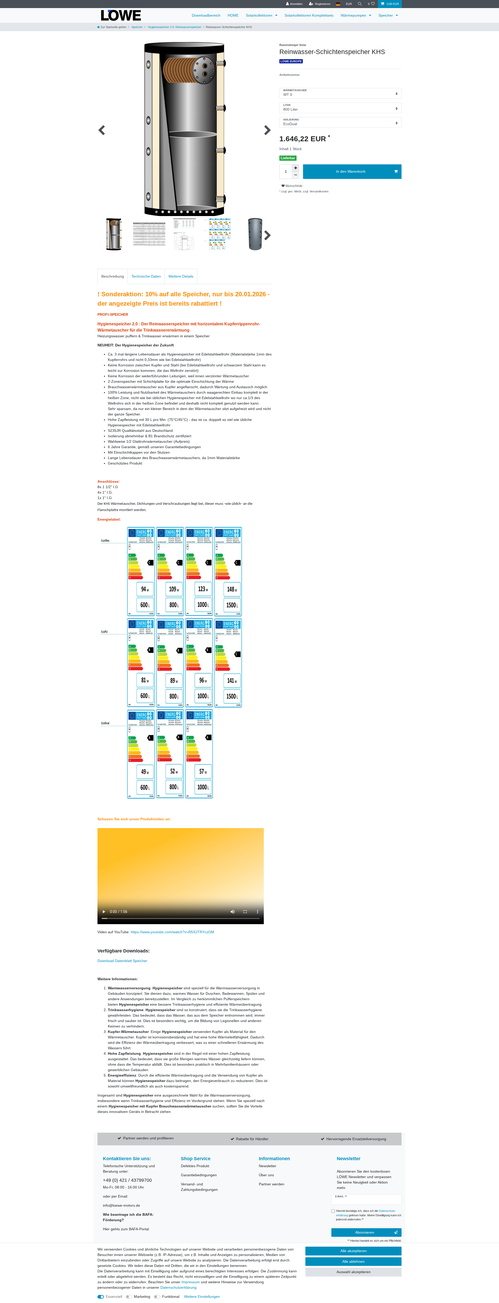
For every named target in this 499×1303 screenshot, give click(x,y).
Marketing (142, 1296)
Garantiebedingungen (199, 1175)
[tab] (112, 276)
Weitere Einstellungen (202, 1296)
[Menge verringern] (295, 175)
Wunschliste (294, 186)
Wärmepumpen (354, 15)
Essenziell (114, 1296)
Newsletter (267, 1166)
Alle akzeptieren (353, 1251)
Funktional (170, 1296)
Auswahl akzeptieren (354, 1272)
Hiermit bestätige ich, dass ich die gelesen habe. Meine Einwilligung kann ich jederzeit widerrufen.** (368, 1215)
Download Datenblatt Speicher (122, 961)
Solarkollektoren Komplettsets (309, 15)
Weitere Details (180, 276)
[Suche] (360, 4)
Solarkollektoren (259, 15)
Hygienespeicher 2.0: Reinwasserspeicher (174, 27)
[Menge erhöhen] (295, 168)
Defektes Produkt (195, 1166)
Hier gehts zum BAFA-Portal (126, 1229)
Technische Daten (146, 276)
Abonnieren (364, 1232)
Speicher (386, 15)
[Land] (338, 4)
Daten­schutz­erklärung (178, 1287)
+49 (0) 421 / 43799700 (127, 1180)
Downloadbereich (206, 15)
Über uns (266, 1175)
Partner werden (271, 1184)
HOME (233, 15)
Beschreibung (112, 276)
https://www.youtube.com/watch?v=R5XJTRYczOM (172, 932)
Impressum (190, 1282)
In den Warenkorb (350, 171)
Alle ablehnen (353, 1261)
